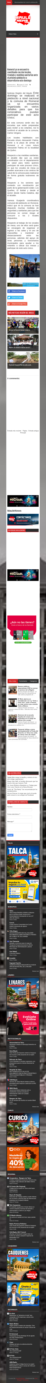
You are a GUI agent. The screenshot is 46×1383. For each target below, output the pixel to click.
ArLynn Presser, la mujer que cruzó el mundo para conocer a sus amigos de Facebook (22, 794)
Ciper (11, 1342)
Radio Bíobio (14, 1324)
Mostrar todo (35, 971)
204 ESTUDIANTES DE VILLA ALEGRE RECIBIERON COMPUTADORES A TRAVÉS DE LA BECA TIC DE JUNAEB (22, 934)
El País (11, 1355)
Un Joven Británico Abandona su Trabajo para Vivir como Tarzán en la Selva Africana (22, 786)
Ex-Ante (12, 1313)
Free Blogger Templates (27, 1379)
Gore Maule (13, 1051)
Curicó (11, 923)
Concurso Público (14, 953)
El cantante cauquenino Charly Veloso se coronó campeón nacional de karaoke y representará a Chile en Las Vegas (21, 1208)
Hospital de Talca (15, 1070)
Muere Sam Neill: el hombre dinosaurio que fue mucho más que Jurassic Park (22, 782)
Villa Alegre (13, 931)
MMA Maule (13, 1088)
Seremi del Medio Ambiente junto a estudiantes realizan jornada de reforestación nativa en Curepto (20, 1091)
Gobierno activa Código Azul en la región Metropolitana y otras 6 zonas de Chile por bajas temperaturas (22, 1365)
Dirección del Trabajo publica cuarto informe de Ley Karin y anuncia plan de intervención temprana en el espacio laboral (22, 1198)
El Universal (13, 1334)
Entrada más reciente (14, 431)
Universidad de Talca (16, 1042)
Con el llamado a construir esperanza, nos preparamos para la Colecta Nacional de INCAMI (22, 1063)
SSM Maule (13, 1080)
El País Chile (13, 1349)
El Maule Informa (15, 1215)
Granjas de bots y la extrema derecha (20, 1344)
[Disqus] (23, 465)
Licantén (12, 958)
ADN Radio (13, 1362)
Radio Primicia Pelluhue (17, 1224)
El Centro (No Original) (17, 1186)
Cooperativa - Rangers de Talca (20, 1178)
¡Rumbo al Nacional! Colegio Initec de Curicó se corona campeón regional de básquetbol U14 (21, 1235)
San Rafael (13, 951)
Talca (11, 911)
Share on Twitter (17, 297)
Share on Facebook (18, 291)
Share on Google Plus (19, 304)
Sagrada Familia (15, 963)
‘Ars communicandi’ (15, 1351)
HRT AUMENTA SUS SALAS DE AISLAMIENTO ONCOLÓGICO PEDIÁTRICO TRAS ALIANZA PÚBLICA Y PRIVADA (22, 1073)
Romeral (24, 86)
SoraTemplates (20, 1378)
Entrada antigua (33, 431)
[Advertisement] (23, 53)
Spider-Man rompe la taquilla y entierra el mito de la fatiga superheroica (22, 778)
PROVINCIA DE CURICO (14, 86)
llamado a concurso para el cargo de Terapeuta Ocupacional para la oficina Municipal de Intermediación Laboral (21, 945)
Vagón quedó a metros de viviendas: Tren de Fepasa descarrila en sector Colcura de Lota (22, 1327)
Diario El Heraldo (15, 1195)
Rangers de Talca (15, 1098)
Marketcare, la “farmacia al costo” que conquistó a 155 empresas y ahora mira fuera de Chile (21, 1317)
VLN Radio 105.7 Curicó (17, 1232)
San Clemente (14, 941)
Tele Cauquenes (14, 1205)
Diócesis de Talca (15, 1059)
